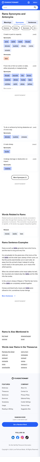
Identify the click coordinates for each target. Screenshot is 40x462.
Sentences (32, 22)
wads (20, 41)
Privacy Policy (25, 395)
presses (24, 137)
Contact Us (24, 391)
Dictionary (5, 388)
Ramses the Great (8, 352)
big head (5, 336)
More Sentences (7, 296)
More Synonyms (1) (20, 177)
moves (7, 233)
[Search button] (35, 7)
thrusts (27, 41)
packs (15, 233)
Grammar (5, 398)
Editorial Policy (25, 398)
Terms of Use (25, 405)
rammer (4, 339)
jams (6, 41)
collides (7, 84)
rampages (24, 355)
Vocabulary (5, 402)
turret (22, 339)
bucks (7, 151)
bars (21, 233)
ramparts (5, 361)
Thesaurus (5, 391)
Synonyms (20, 22)
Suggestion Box (26, 409)
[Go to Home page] (10, 2)
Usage (4, 405)
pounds (15, 75)
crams (31, 46)
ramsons (24, 367)
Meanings (7, 22)
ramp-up (5, 355)
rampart (23, 358)
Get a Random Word (20, 424)
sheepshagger (26, 336)
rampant (5, 358)
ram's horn (24, 352)
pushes (15, 46)
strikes (30, 84)
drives (23, 46)
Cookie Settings (26, 402)
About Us (24, 388)
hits (22, 75)
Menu (35, 2)
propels (7, 50)
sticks (22, 84)
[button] (28, 2)
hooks (23, 80)
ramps (23, 361)
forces (29, 75)
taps (6, 58)
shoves (7, 46)
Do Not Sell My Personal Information (20, 445)
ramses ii (24, 364)
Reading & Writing (7, 409)
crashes (7, 80)
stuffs (13, 41)
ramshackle (6, 367)
